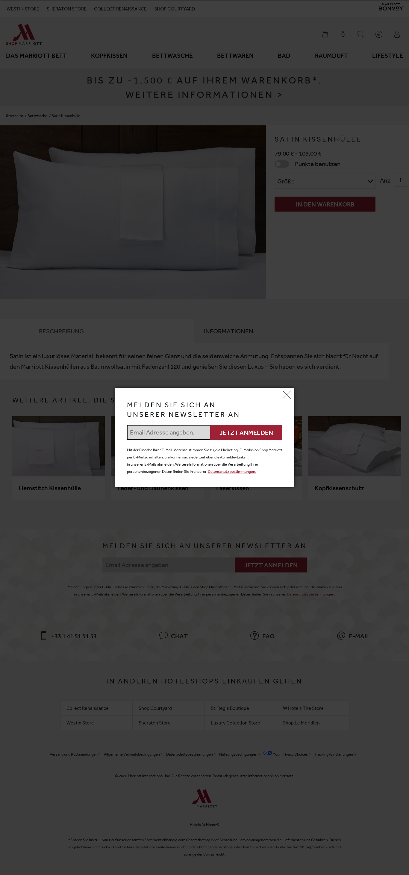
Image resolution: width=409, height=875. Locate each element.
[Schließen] (286, 395)
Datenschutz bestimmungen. (232, 471)
